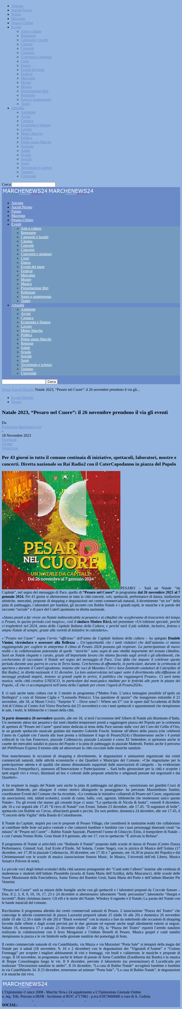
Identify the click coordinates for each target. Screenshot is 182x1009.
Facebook (26, 1005)
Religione (28, 95)
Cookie (106, 1001)
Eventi (16, 27)
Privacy (92, 1001)
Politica (26, 138)
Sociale (26, 159)
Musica (26, 87)
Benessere (28, 36)
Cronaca (27, 121)
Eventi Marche (23, 390)
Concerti (27, 48)
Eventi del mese (33, 70)
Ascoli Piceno (21, 10)
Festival (26, 74)
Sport (25, 163)
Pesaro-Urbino (22, 23)
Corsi (25, 61)
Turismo (27, 172)
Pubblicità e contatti (16, 1001)
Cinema (26, 44)
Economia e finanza (35, 125)
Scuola (26, 155)
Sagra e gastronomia (36, 99)
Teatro (25, 104)
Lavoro (26, 129)
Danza (26, 65)
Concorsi (27, 53)
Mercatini (28, 78)
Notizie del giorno (47, 1001)
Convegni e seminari (36, 57)
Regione (27, 146)
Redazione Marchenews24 (22, 427)
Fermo (16, 14)
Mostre (26, 82)
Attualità (17, 108)
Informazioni (74, 1001)
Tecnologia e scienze (36, 168)
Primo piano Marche (36, 142)
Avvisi (26, 117)
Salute (25, 151)
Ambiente (28, 112)
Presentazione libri (34, 91)
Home (6, 390)
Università (28, 176)
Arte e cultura (31, 31)
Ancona (17, 6)
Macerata (18, 19)
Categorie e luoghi (34, 40)
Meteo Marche (32, 134)
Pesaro (16, 402)
